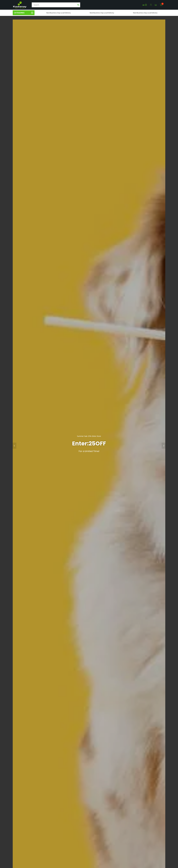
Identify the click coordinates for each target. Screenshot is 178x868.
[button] (14, 446)
